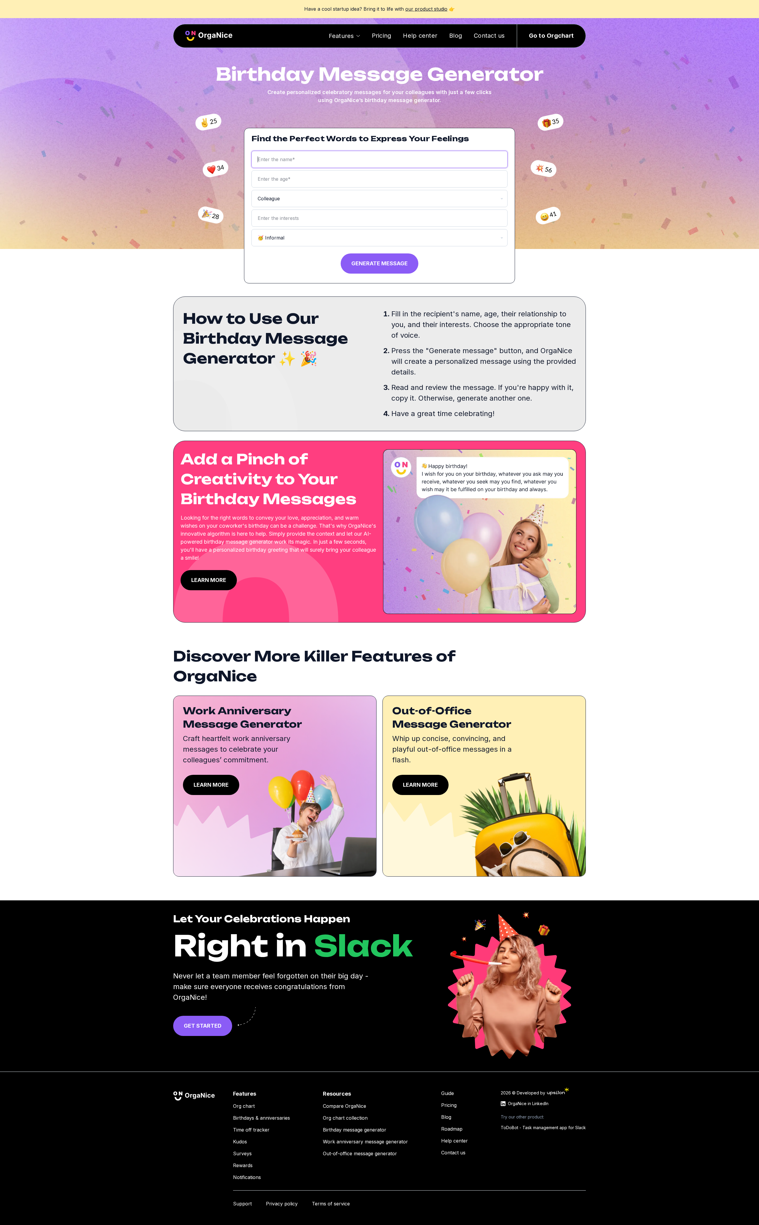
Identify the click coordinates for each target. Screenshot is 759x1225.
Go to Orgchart (551, 35)
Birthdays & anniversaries (261, 1118)
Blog (455, 35)
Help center (420, 35)
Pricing (381, 35)
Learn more (208, 580)
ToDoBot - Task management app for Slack (543, 1127)
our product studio (426, 9)
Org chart (244, 1106)
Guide (447, 1093)
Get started (202, 1026)
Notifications (247, 1177)
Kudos (240, 1142)
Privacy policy (282, 1204)
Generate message (379, 263)
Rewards (243, 1165)
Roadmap (452, 1129)
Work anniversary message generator (365, 1142)
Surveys (242, 1153)
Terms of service (331, 1204)
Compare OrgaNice (344, 1106)
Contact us (489, 35)
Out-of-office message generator (360, 1153)
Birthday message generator (354, 1130)
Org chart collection (345, 1118)
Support (242, 1204)
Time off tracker (251, 1130)
